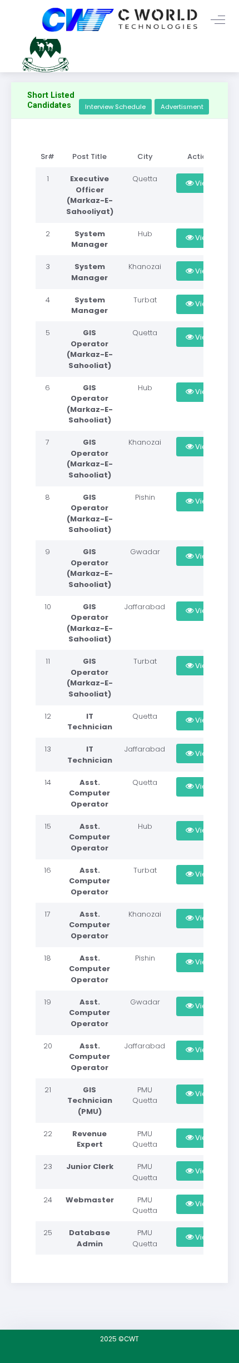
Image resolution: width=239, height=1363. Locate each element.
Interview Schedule (115, 106)
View (203, 183)
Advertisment (182, 106)
